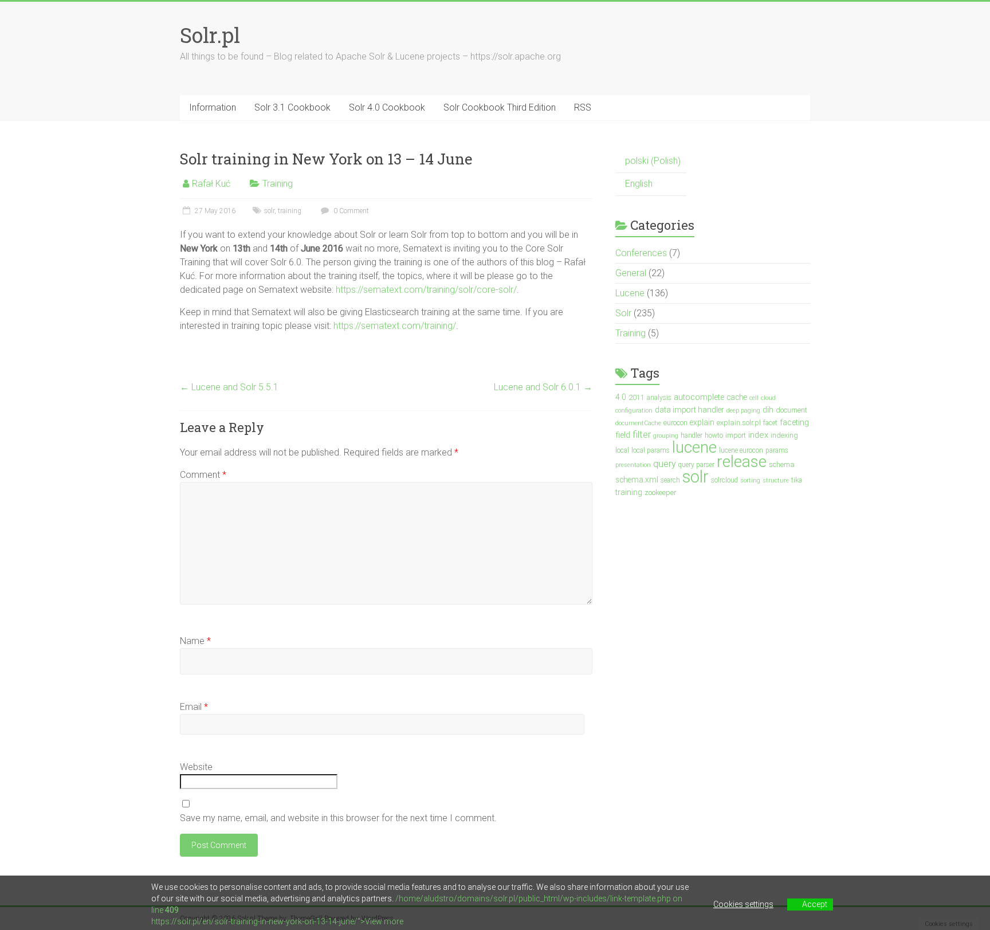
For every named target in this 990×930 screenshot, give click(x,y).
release (742, 461)
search (670, 480)
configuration (634, 410)
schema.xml (636, 479)
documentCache (638, 423)
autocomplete (699, 397)
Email (194, 706)
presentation (633, 465)
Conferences (641, 253)
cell (754, 398)
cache (736, 397)
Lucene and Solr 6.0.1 (543, 387)
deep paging (743, 410)
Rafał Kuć (211, 183)
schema (782, 464)
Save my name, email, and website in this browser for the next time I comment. (338, 818)
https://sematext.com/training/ (394, 325)
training (289, 211)
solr (269, 211)
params (776, 450)
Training (277, 183)
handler (691, 435)
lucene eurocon (741, 450)
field (622, 435)
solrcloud (724, 480)
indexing (784, 435)
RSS (582, 107)
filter (641, 434)
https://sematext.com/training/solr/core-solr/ (426, 289)
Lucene (630, 293)
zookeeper (660, 492)
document (791, 410)
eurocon (675, 422)
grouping (665, 436)
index (758, 435)
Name (195, 640)
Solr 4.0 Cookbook (387, 107)
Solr (623, 313)
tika (796, 480)
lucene (694, 447)
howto (714, 435)
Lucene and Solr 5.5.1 (229, 387)
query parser (696, 465)
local (622, 450)
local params (650, 450)
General (630, 273)
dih (768, 409)
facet (770, 423)
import (735, 435)
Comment (203, 474)
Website (196, 767)
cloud (768, 398)
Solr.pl (210, 35)
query (664, 463)
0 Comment (350, 211)
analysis (659, 398)
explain (702, 422)
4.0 (620, 397)
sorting (750, 480)
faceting (794, 422)
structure (776, 480)
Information (212, 107)
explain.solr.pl (739, 422)
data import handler (689, 409)
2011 (636, 397)
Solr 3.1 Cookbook (292, 107)
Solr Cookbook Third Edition (499, 107)
